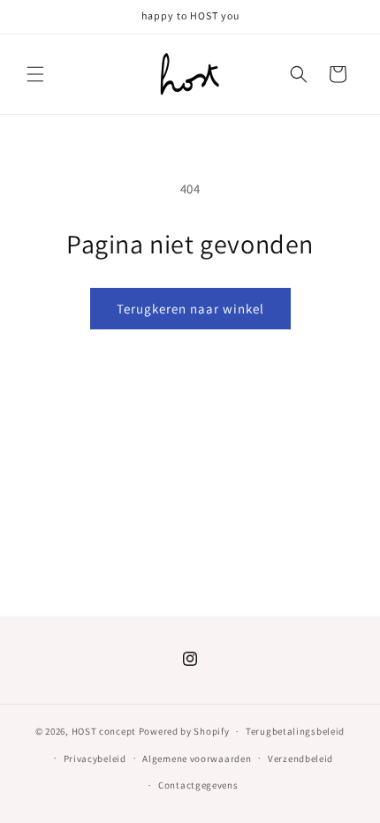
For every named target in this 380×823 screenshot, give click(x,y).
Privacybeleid (95, 758)
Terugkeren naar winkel (190, 308)
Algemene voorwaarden (196, 758)
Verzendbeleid (300, 758)
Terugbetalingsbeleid (295, 731)
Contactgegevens (198, 785)
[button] (35, 74)
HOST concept (104, 731)
